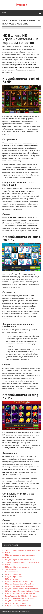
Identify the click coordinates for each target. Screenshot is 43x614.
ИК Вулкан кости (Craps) (13, 574)
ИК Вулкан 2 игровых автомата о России (20, 594)
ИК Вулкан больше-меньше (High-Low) (19, 581)
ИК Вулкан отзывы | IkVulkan (15, 603)
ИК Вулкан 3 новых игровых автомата (19, 586)
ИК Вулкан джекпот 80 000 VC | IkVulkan (19, 598)
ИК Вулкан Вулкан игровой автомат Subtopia (21, 589)
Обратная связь (10, 569)
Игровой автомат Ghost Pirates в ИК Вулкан (21, 596)
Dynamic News (25, 611)
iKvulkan (21, 5)
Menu (4, 13)
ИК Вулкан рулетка (11, 579)
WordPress (13, 611)
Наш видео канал (11, 572)
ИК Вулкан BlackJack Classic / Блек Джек (19, 584)
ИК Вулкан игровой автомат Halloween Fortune (22, 591)
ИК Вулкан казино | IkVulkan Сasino (18, 606)
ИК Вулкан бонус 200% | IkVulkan (17, 601)
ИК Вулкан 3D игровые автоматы (17, 567)
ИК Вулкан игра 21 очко (13, 577)
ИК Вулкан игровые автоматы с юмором (19, 560)
